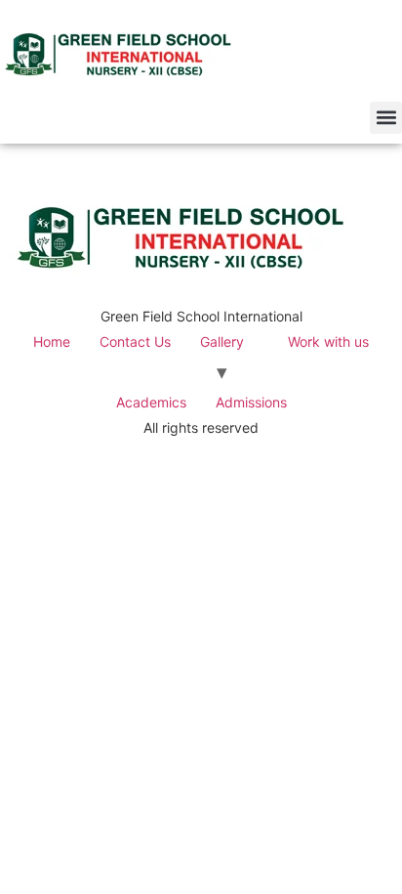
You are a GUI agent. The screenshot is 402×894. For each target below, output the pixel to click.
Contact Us (135, 341)
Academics (151, 402)
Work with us (328, 341)
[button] (386, 118)
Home (51, 341)
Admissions (251, 402)
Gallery (222, 341)
